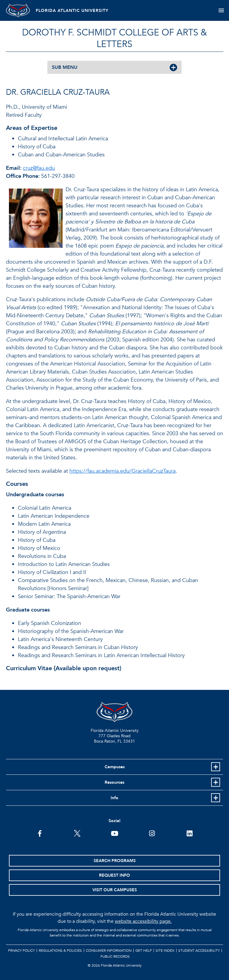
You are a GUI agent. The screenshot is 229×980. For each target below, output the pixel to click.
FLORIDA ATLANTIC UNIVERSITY (72, 10)
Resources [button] (114, 782)
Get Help (143, 950)
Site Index (165, 950)
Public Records (115, 956)
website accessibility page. (143, 921)
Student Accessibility (199, 950)
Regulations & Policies (60, 950)
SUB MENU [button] (65, 67)
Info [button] (114, 798)
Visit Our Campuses (114, 890)
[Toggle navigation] (221, 10)
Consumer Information (108, 950)
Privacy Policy (21, 950)
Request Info (114, 875)
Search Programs (115, 861)
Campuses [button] (115, 767)
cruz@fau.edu (39, 168)
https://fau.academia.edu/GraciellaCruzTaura (122, 471)
